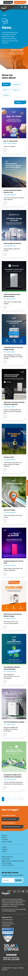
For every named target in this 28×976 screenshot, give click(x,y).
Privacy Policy (6, 859)
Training (5, 95)
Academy (4, 849)
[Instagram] (18, 891)
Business (16, 84)
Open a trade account (9, 819)
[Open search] (22, 7)
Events (5, 90)
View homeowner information (11, 826)
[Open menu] (25, 7)
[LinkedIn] (14, 891)
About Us (4, 835)
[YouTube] (23, 891)
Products (4, 837)
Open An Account (20, 2)
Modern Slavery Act (7, 857)
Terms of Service (8, 911)
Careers (4, 851)
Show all (5, 84)
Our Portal (5, 839)
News (5, 15)
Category (18, 102)
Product (15, 90)
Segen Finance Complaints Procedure (13, 861)
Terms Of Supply (7, 863)
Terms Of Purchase (7, 865)
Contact (4, 847)
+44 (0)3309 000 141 (7, 920)
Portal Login (8, 2)
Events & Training (7, 842)
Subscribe (18, 880)
